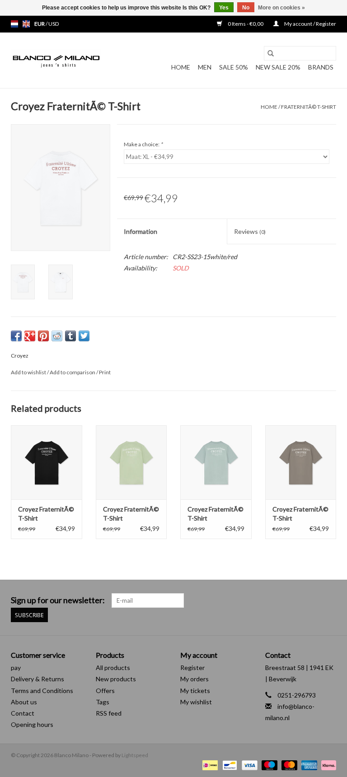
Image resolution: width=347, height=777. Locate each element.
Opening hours (32, 724)
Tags (102, 702)
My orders (194, 679)
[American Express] (308, 764)
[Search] (270, 53)
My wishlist (196, 702)
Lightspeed (135, 755)
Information (140, 231)
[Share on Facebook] (16, 335)
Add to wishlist (29, 372)
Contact (22, 713)
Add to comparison (73, 372)
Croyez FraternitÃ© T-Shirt (46, 513)
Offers (105, 690)
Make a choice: (143, 144)
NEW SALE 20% (278, 67)
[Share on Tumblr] (70, 335)
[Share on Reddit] (57, 335)
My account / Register (309, 23)
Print (105, 372)
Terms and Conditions (42, 690)
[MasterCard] (288, 764)
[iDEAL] (209, 764)
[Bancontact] (228, 764)
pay (16, 667)
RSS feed (109, 713)
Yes (224, 8)
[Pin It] (43, 335)
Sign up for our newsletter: (58, 600)
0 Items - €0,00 (245, 23)
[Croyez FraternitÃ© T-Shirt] (46, 462)
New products (116, 679)
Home (180, 67)
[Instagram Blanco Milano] (329, 600)
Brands (320, 67)
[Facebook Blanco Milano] (313, 600)
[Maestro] (268, 764)
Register (192, 667)
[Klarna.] (327, 764)
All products (113, 667)
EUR (40, 23)
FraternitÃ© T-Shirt (308, 106)
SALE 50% (233, 67)
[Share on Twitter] (84, 335)
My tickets (195, 690)
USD (53, 23)
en (26, 24)
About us (24, 702)
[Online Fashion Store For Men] (56, 60)
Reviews (250, 231)
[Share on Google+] (29, 335)
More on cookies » (281, 8)
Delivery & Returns (37, 679)
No (245, 8)
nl (14, 24)
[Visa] (248, 764)
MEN (204, 67)
